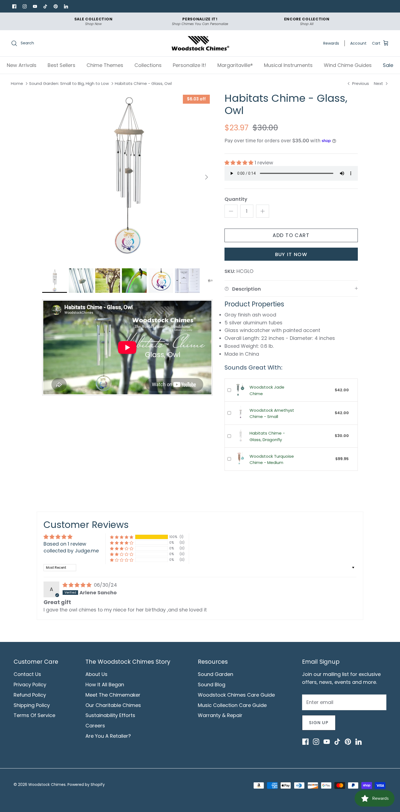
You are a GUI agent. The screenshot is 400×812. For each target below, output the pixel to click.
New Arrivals (21, 65)
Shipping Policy (32, 705)
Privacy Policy (30, 684)
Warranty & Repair (220, 715)
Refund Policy (30, 694)
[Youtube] (35, 6)
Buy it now (291, 254)
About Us (96, 674)
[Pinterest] (55, 6)
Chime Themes (105, 65)
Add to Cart (291, 235)
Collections (148, 65)
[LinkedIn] (66, 6)
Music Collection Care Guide (232, 705)
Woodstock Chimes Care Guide (236, 694)
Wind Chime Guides (348, 65)
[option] (127, 177)
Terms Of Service (34, 715)
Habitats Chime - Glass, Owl (143, 84)
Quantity (235, 199)
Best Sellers (61, 65)
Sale (388, 65)
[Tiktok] (45, 6)
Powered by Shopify (86, 784)
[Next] (207, 177)
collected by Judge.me (71, 550)
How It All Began (104, 684)
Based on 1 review (65, 543)
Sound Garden (215, 674)
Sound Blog (211, 684)
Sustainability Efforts (110, 715)
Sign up (318, 722)
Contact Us (27, 674)
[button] (239, 162)
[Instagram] (24, 6)
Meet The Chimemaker (112, 694)
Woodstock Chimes (47, 784)
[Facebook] (14, 6)
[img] (78, 585)
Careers (95, 725)
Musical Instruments (288, 65)
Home (17, 84)
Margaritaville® (235, 65)
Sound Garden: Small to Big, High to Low (69, 84)
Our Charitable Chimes (113, 705)
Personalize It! (189, 65)
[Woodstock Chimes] (200, 43)
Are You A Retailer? (108, 736)
